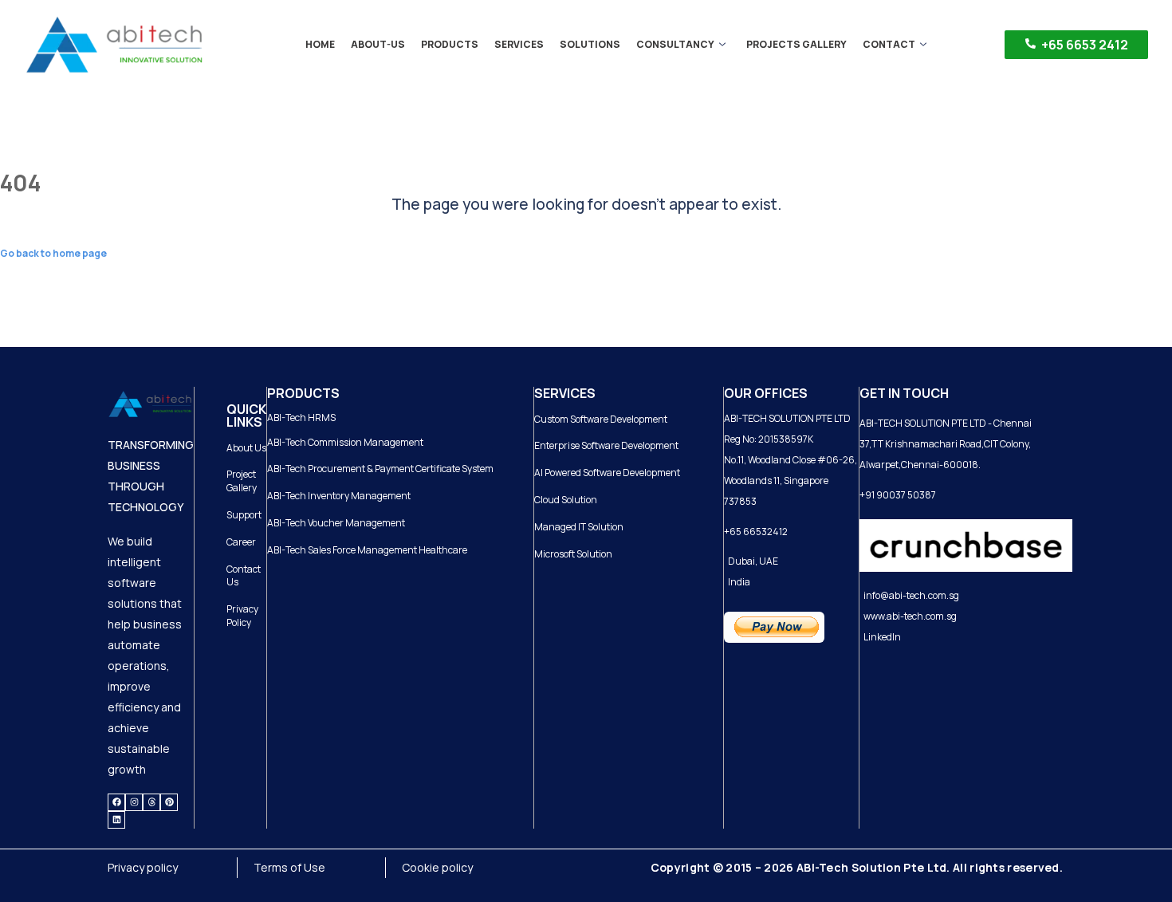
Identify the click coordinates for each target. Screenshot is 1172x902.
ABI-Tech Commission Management (345, 442)
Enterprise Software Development (606, 445)
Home (320, 44)
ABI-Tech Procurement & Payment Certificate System (380, 468)
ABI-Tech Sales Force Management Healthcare (367, 550)
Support (244, 515)
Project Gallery (241, 480)
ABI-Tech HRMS (301, 417)
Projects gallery (796, 44)
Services (519, 44)
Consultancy (675, 44)
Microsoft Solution (573, 554)
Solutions (590, 44)
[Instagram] (134, 802)
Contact (889, 44)
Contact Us (243, 575)
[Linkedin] (116, 820)
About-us (378, 44)
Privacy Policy (242, 615)
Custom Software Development (600, 419)
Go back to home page (53, 253)
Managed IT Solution (578, 527)
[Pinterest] (169, 802)
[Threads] (151, 802)
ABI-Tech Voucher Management (336, 523)
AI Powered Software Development (607, 472)
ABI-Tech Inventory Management (339, 495)
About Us (246, 448)
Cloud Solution (565, 499)
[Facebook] (116, 802)
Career (241, 542)
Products (449, 44)
